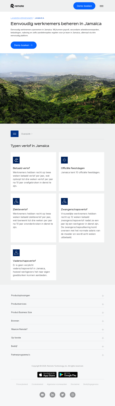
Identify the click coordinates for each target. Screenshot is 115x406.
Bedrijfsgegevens (90, 384)
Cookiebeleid (37, 384)
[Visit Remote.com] (17, 6)
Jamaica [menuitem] (39, 18)
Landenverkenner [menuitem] (22, 18)
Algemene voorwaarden (57, 384)
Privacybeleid (22, 384)
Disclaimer (75, 384)
